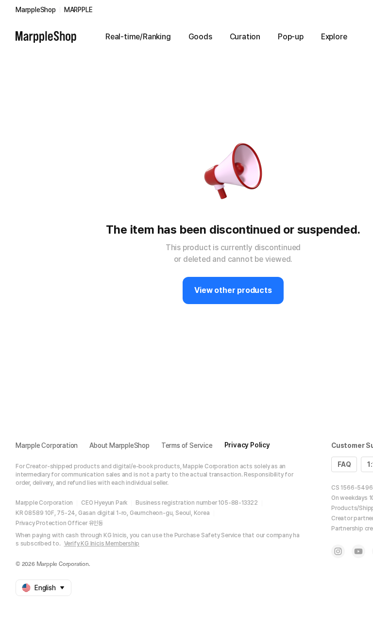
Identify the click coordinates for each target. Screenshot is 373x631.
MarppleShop (36, 10)
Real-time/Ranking (138, 36)
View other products (232, 290)
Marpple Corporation (47, 445)
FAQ (344, 464)
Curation (245, 36)
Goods (200, 36)
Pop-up (291, 36)
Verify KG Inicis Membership (102, 543)
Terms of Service (187, 445)
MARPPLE (78, 10)
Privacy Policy (247, 445)
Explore (334, 36)
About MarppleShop (119, 445)
